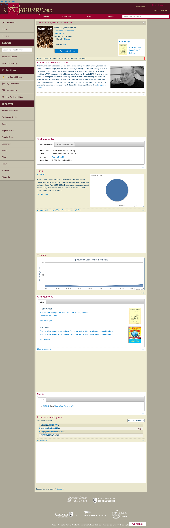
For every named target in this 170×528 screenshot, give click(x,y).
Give (114, 525)
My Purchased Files (15, 97)
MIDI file (46, 406)
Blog (4, 157)
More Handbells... (45, 339)
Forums (5, 164)
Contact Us (76, 525)
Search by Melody (9, 63)
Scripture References (65, 144)
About (54, 525)
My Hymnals (12, 90)
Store (88, 16)
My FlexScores (13, 84)
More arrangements (44, 349)
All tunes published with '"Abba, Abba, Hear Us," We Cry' (59, 210)
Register (164, 11)
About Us (6, 177)
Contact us (60, 489)
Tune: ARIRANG (60, 33)
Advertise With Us (87, 525)
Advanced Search (9, 57)
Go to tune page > (43, 194)
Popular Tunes (8, 137)
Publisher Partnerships (103, 525)
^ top (142, 94)
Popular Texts (8, 131)
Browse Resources (10, 111)
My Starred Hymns (14, 77)
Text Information (46, 144)
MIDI (64, 44)
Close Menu (11, 22)
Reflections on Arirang (48, 316)
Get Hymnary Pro (123, 525)
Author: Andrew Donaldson (64, 31)
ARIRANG (41, 174)
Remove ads (140, 7)
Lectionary (6, 144)
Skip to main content (7, 1)
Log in (155, 11)
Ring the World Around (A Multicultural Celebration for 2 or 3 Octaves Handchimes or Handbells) (76, 331)
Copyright (61, 525)
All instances (42, 440)
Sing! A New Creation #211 (64, 406)
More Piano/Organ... (46, 320)
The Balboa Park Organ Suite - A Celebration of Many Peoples (64, 312)
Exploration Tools (9, 117)
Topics (4, 124)
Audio (42, 400)
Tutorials (5, 171)
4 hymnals (67, 39)
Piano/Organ (125, 41)
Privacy (68, 525)
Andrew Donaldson (59, 157)
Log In (4, 29)
